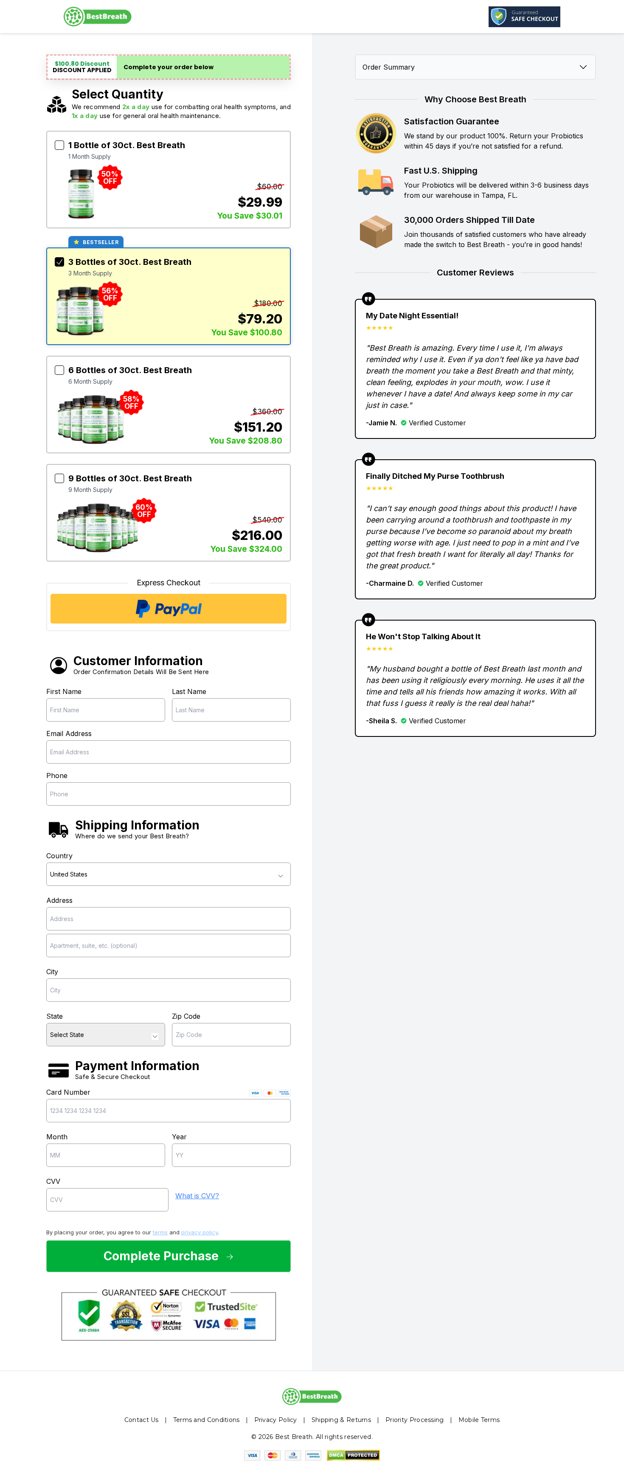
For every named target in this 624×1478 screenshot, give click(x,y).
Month (56, 1136)
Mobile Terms (479, 1420)
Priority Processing (414, 1420)
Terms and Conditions (206, 1420)
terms (160, 1232)
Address (59, 900)
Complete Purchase (161, 1256)
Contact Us (141, 1420)
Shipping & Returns (341, 1420)
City (52, 971)
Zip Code (186, 1016)
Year (179, 1136)
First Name (64, 691)
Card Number (68, 1092)
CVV (53, 1181)
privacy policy (199, 1232)
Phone (56, 775)
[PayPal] (169, 609)
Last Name (189, 691)
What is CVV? (197, 1195)
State (54, 1016)
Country (59, 855)
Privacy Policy (275, 1420)
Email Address (69, 733)
